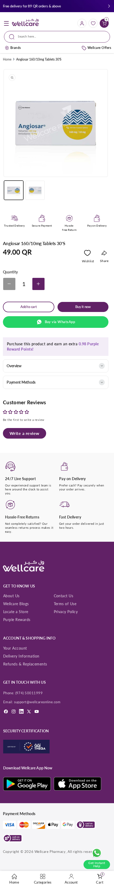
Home (7, 59)
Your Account (15, 648)
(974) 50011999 (29, 693)
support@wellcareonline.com (37, 702)
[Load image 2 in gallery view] (35, 190)
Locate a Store (15, 611)
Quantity (10, 272)
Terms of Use (65, 603)
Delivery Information (21, 656)
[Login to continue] (87, 254)
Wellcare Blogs (16, 603)
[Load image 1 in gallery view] (13, 190)
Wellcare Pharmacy (50, 851)
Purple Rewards (16, 619)
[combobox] (57, 37)
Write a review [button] (25, 433)
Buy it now (83, 307)
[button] (109, 6)
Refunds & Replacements (25, 664)
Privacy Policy (66, 611)
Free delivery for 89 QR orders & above (32, 6)
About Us (11, 596)
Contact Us (63, 596)
